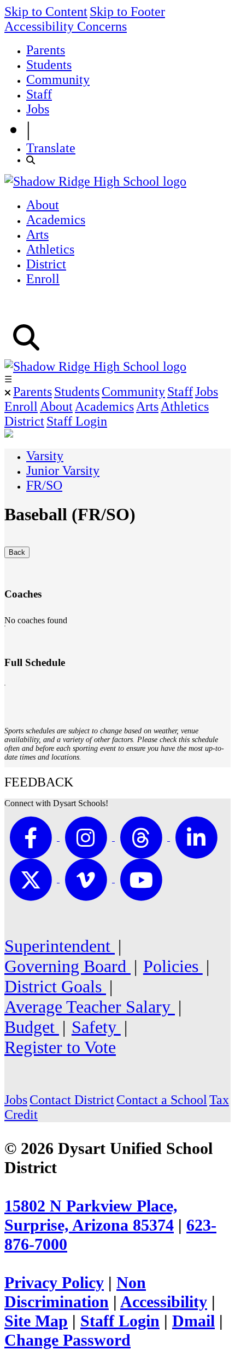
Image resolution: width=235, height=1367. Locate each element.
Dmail (193, 1321)
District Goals (55, 986)
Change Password (67, 1340)
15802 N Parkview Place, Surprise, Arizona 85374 (91, 1215)
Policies (173, 966)
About (42, 205)
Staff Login (76, 421)
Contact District (72, 1100)
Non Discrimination (75, 1292)
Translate (50, 148)
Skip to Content (45, 11)
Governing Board (67, 966)
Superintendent (59, 946)
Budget (31, 1027)
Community (58, 79)
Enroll (43, 279)
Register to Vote (60, 1047)
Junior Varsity (62, 470)
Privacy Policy (54, 1282)
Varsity (44, 456)
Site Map (36, 1321)
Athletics (50, 249)
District (46, 264)
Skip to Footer (127, 11)
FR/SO (44, 485)
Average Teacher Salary (89, 1006)
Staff (39, 94)
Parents (45, 50)
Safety (96, 1027)
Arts (37, 234)
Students (49, 65)
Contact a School (161, 1100)
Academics (55, 219)
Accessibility (163, 1302)
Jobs (37, 109)
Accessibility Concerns (65, 26)
